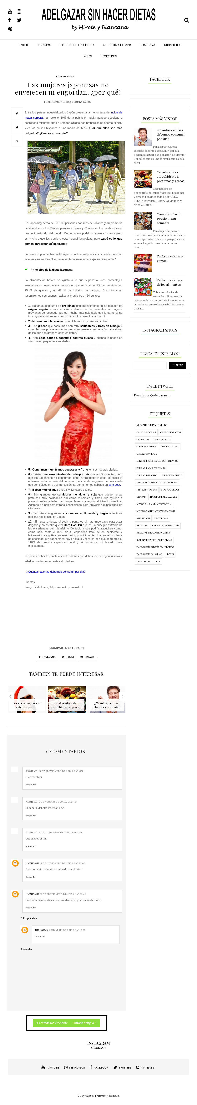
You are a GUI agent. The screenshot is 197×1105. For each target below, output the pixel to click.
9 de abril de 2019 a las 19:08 (67, 930)
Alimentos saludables (151, 424)
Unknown (32, 863)
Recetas (142, 525)
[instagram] (21, 11)
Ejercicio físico (172, 475)
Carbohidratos (170, 432)
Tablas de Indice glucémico (155, 547)
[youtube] (12, 11)
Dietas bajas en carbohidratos (157, 460)
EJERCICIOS (172, 45)
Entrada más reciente (53, 1023)
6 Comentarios (81, 101)
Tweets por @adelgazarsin (152, 395)
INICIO (24, 45)
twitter (125, 1067)
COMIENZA (147, 45)
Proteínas (161, 518)
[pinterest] (12, 29)
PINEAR (89, 657)
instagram (77, 1067)
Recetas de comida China (153, 532)
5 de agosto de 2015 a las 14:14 (58, 801)
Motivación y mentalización (155, 511)
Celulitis (142, 439)
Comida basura (146, 446)
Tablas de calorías (149, 554)
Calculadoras (146, 432)
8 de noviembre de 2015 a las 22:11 (60, 832)
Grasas (141, 496)
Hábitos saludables (163, 496)
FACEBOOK (49, 657)
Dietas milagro (146, 475)
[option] (27, 701)
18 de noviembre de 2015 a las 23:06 (62, 863)
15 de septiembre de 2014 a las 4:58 (61, 771)
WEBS (87, 56)
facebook (101, 1067)
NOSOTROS (108, 56)
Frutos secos (170, 489)
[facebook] (12, 20)
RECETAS (44, 45)
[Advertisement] (66, 619)
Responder (31, 784)
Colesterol (162, 439)
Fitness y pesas (146, 489)
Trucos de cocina (148, 561)
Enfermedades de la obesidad (157, 482)
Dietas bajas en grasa (150, 468)
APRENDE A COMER (117, 45)
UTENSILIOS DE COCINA (76, 45)
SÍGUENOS (98, 1048)
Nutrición (143, 518)
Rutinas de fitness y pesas (154, 539)
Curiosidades (65, 76)
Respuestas (30, 918)
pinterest (148, 1067)
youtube (52, 1067)
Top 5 (170, 554)
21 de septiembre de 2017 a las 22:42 (63, 894)
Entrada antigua (84, 1023)
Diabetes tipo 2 (146, 453)
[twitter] (21, 20)
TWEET (70, 657)
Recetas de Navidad (165, 525)
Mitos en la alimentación (153, 504)
